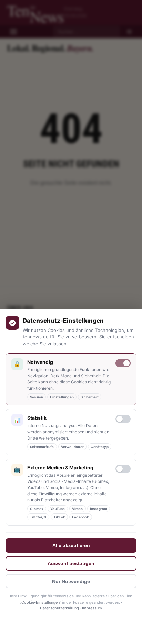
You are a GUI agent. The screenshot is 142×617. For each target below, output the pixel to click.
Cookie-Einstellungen (40, 602)
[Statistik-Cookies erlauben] (123, 419)
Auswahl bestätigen (71, 563)
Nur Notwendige (71, 581)
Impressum (92, 608)
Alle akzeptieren (71, 545)
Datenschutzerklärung (59, 608)
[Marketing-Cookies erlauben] (123, 469)
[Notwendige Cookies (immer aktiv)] (123, 363)
